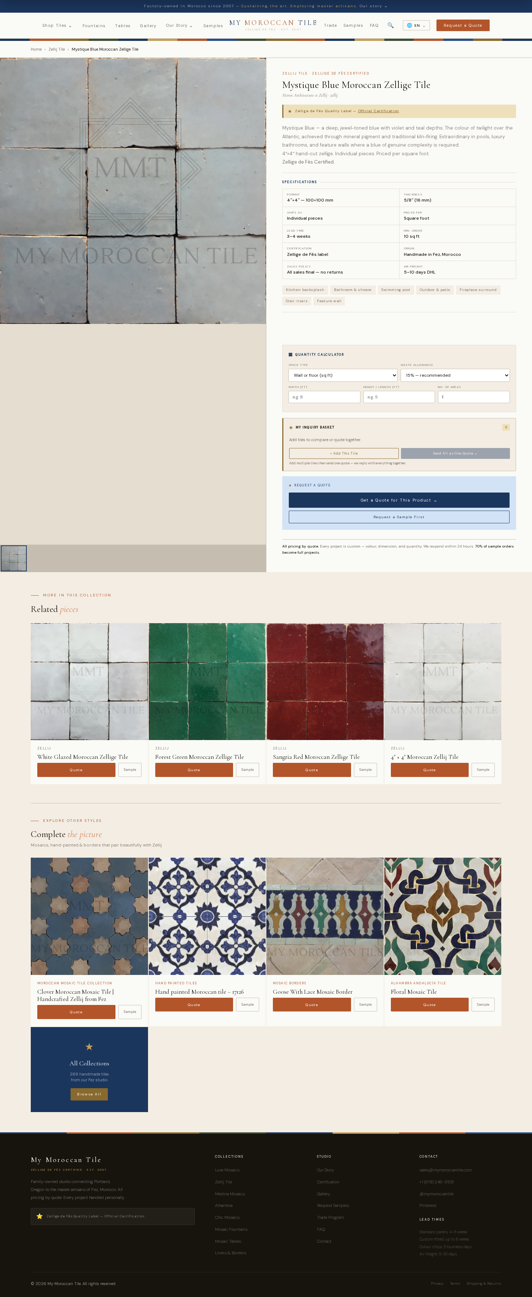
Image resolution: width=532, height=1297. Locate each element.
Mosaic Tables (228, 1241)
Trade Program (330, 1217)
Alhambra (223, 1205)
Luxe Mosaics (227, 1170)
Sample (130, 769)
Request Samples (333, 1205)
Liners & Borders (230, 1253)
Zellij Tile (56, 49)
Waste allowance (417, 365)
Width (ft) (297, 387)
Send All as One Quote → (455, 453)
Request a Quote (463, 25)
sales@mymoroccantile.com (445, 1170)
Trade (330, 25)
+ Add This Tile (344, 453)
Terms (455, 1283)
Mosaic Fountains (231, 1229)
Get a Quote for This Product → (399, 500)
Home (36, 49)
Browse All (89, 1094)
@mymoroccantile (436, 1194)
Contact (324, 1241)
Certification (328, 1182)
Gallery (148, 25)
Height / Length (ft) (381, 387)
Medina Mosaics (230, 1194)
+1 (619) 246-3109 (436, 1182)
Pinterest (427, 1205)
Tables (123, 25)
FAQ (374, 25)
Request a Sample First (399, 517)
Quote (76, 770)
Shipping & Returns (484, 1283)
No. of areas (449, 387)
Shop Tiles (57, 25)
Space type (298, 365)
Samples (213, 25)
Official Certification (378, 111)
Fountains (94, 25)
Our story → (374, 6)
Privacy (437, 1283)
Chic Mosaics (227, 1217)
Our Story (180, 25)
